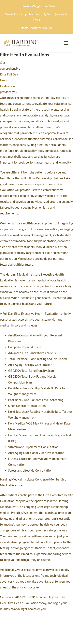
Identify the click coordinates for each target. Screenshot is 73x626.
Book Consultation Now (36, 28)
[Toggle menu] (66, 43)
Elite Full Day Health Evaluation (9, 80)
